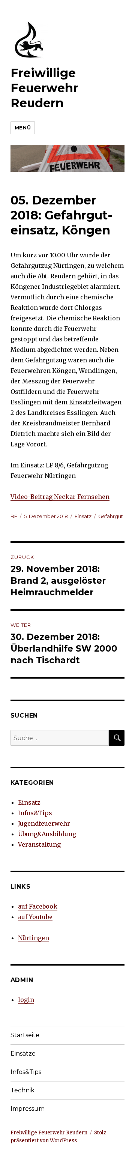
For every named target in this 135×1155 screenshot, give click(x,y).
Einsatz (83, 516)
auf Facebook (37, 906)
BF (13, 516)
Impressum (27, 1108)
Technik (22, 1090)
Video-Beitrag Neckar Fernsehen (60, 496)
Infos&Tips (35, 813)
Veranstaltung (39, 844)
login (26, 999)
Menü (23, 128)
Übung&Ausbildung (47, 834)
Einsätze (23, 1053)
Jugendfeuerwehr (44, 823)
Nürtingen (33, 938)
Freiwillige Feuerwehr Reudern (44, 88)
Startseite (24, 1035)
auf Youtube (35, 917)
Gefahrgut (110, 516)
